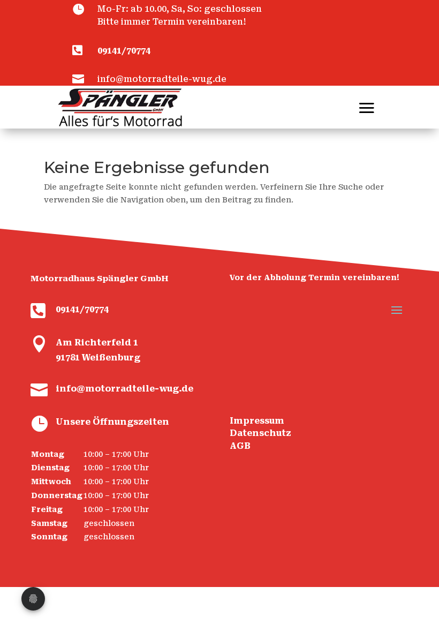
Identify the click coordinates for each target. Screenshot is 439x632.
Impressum (257, 421)
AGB (240, 446)
